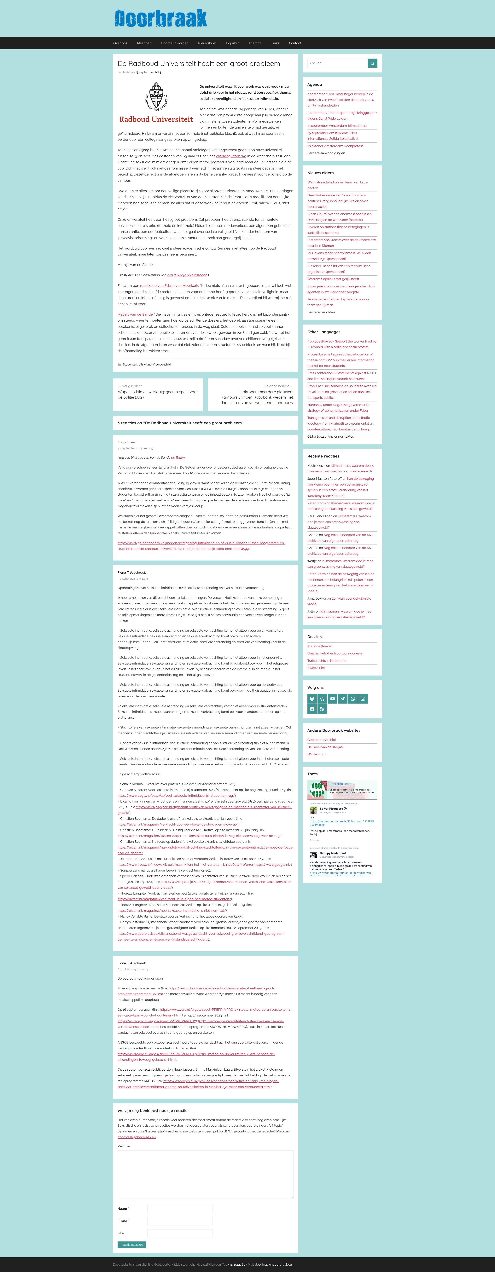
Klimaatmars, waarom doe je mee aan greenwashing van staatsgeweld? (339, 522)
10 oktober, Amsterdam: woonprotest (335, 146)
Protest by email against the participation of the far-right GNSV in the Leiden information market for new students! (340, 360)
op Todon (178, 457)
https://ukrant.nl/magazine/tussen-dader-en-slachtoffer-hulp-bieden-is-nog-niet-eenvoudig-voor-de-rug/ (200, 836)
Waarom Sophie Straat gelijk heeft (333, 279)
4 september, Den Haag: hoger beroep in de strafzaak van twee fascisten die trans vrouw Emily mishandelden (340, 99)
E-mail (124, 1221)
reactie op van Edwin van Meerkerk (169, 286)
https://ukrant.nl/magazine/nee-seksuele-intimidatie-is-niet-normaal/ (172, 910)
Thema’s (255, 43)
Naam (123, 1209)
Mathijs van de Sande (135, 314)
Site (121, 1233)
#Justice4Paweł (319, 646)
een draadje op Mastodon (187, 275)
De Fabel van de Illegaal (325, 747)
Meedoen (144, 43)
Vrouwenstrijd (162, 364)
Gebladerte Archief (321, 740)
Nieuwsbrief (207, 43)
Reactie (124, 1146)
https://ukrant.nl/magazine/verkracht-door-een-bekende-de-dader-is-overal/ (178, 824)
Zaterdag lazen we (231, 156)
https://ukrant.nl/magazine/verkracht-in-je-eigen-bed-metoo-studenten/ (174, 899)
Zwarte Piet (316, 668)
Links (275, 43)
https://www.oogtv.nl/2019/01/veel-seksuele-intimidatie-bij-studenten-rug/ (176, 795)
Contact (295, 43)
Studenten (130, 364)
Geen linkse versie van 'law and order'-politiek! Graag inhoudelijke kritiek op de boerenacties (337, 201)
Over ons (120, 43)
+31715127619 (237, 1264)
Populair (232, 43)
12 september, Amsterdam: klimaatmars (337, 126)
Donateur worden (174, 43)
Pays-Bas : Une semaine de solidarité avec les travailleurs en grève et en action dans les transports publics (341, 392)
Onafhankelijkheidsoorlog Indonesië (334, 653)
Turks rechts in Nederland (326, 661)
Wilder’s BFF (316, 754)
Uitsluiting (145, 364)
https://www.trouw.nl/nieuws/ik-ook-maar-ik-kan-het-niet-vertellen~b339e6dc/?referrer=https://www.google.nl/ (204, 864)
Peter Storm (316, 503)
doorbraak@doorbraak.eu (137, 1137)
